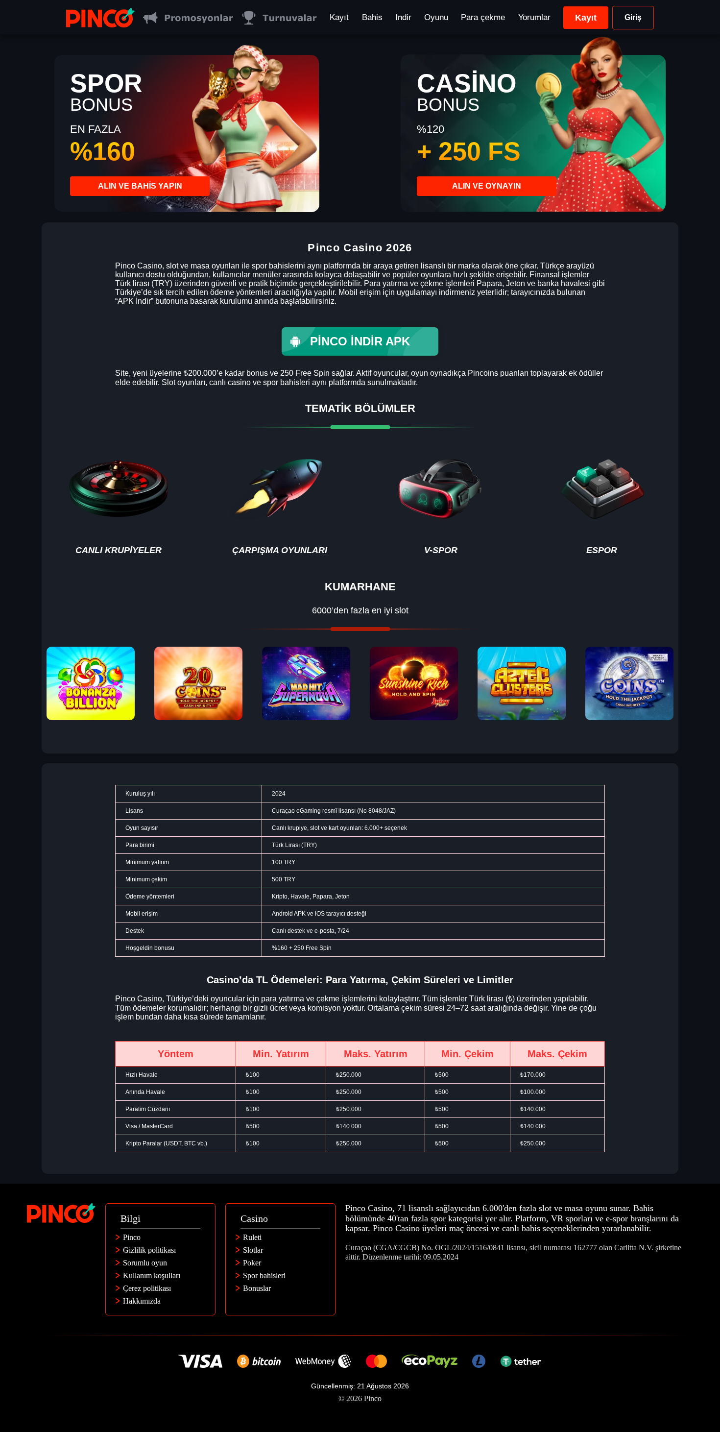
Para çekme (483, 17)
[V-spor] (440, 500)
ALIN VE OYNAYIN (486, 186)
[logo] (100, 17)
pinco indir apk (360, 341)
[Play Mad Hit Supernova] (306, 683)
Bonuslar (257, 1288)
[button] (703, 1375)
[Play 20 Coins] (198, 683)
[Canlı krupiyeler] (118, 500)
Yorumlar (534, 17)
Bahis (372, 17)
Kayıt (339, 17)
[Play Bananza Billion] (91, 683)
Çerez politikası (147, 1288)
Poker (252, 1263)
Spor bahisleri (264, 1276)
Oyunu (436, 17)
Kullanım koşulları (151, 1276)
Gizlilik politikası (149, 1250)
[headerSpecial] (188, 17)
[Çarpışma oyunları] (279, 500)
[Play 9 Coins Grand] (629, 683)
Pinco (132, 1237)
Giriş (633, 17)
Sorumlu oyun (145, 1263)
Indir (403, 17)
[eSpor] (601, 500)
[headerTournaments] (279, 17)
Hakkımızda (142, 1301)
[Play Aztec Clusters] (522, 683)
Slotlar (253, 1250)
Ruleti (252, 1237)
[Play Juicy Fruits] (414, 683)
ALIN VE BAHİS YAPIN (140, 186)
